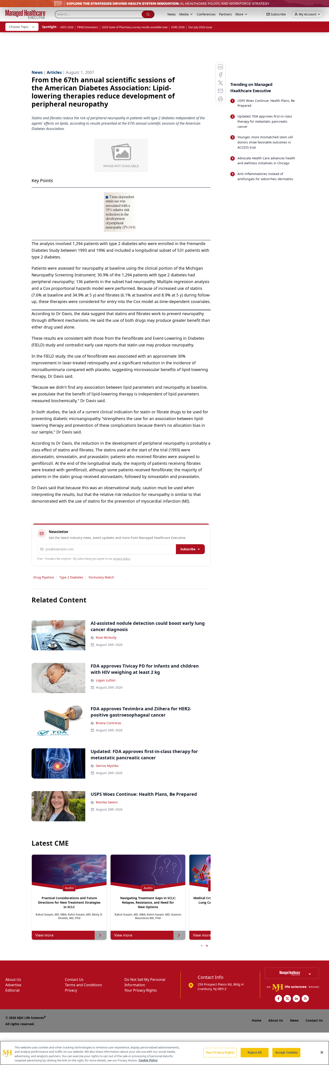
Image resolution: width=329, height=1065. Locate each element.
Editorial (12, 990)
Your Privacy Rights (140, 990)
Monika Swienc (107, 802)
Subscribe (187, 549)
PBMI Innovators (87, 27)
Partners (225, 14)
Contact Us (74, 979)
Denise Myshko (107, 766)
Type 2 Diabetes (71, 577)
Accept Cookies (286, 1052)
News (171, 14)
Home (256, 1020)
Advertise (13, 984)
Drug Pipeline (43, 577)
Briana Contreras (108, 723)
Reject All (255, 1052)
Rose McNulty (106, 637)
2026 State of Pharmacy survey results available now (134, 27)
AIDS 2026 (66, 27)
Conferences (206, 14)
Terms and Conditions (83, 984)
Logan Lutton (105, 680)
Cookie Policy (148, 1060)
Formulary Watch (101, 577)
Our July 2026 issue (200, 27)
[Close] (322, 1052)
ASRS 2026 (178, 27)
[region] (164, 1053)
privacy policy (121, 559)
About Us (13, 979)
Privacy (71, 990)
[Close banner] (323, 6)
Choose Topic (19, 27)
